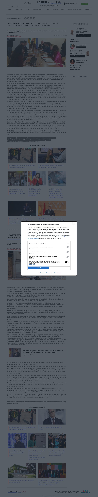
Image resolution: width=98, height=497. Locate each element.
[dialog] (49, 248)
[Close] (73, 224)
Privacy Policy (57, 272)
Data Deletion (41, 272)
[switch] (67, 247)
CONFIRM (38, 267)
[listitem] (49, 244)
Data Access (49, 272)
